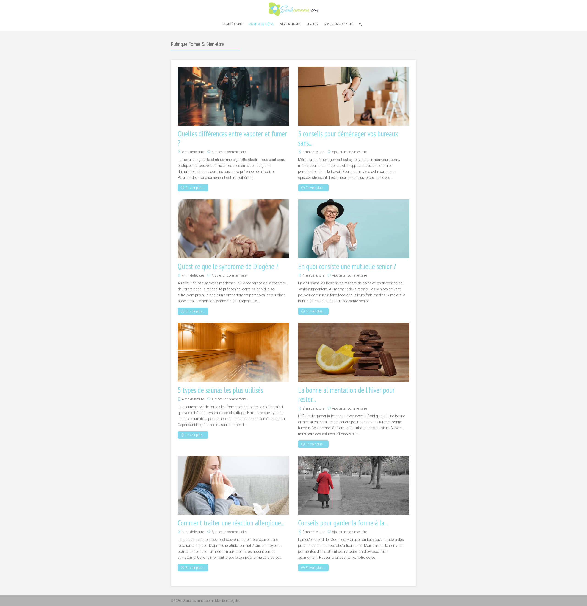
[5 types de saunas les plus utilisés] (233, 352)
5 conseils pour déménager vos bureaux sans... (348, 138)
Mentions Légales (227, 601)
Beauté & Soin (233, 24)
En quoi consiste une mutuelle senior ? (347, 266)
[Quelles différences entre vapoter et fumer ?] (233, 96)
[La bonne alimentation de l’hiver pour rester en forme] (353, 352)
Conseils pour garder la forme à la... (343, 522)
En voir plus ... (195, 188)
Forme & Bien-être (261, 24)
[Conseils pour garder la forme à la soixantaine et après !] (353, 485)
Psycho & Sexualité (338, 24)
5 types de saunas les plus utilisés (220, 390)
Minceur (312, 24)
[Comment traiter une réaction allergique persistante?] (233, 485)
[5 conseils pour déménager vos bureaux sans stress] (353, 96)
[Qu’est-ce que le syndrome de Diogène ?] (233, 228)
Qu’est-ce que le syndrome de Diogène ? (228, 266)
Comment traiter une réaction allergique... (231, 522)
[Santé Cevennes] (294, 8)
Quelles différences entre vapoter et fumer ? (232, 138)
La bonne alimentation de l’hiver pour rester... (346, 394)
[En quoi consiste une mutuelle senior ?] (353, 228)
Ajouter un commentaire (229, 152)
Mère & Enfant (290, 24)
